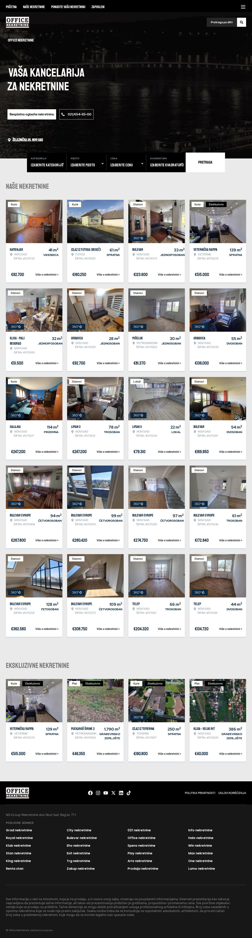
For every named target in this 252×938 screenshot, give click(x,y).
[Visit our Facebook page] (90, 793)
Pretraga (205, 162)
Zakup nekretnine (81, 868)
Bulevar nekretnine (82, 838)
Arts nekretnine (140, 861)
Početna (11, 7)
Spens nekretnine (141, 845)
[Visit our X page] (113, 793)
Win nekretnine (200, 845)
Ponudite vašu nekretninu (68, 7)
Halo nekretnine (200, 838)
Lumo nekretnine (201, 868)
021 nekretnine (139, 830)
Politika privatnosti (200, 793)
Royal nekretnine (19, 838)
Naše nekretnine (34, 7)
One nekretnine (200, 861)
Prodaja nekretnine (143, 868)
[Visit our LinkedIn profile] (121, 793)
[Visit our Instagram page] (98, 793)
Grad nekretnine (19, 830)
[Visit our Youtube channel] (105, 793)
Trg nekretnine (78, 861)
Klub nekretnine (18, 845)
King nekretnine (18, 861)
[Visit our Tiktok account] (128, 793)
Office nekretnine (142, 838)
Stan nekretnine (18, 853)
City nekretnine (79, 830)
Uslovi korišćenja (232, 793)
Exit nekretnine (78, 853)
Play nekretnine (140, 853)
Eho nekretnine (78, 845)
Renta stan (14, 868)
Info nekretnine (200, 830)
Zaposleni (98, 7)
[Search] (241, 22)
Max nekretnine (200, 853)
